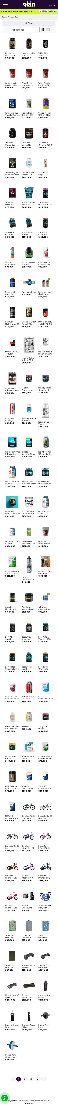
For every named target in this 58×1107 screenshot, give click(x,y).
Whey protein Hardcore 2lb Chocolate (11, 84)
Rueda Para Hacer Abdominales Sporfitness (44, 1026)
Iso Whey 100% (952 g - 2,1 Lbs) (45, 453)
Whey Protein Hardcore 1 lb (44, 84)
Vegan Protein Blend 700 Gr (28, 114)
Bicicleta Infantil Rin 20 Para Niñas (44, 847)
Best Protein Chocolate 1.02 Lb (12, 668)
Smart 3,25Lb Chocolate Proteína (44, 233)
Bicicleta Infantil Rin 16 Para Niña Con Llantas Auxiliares (28, 877)
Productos (14, 17)
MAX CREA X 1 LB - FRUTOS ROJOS (12, 353)
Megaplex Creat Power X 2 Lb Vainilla (29, 323)
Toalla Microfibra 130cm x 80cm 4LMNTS (11, 966)
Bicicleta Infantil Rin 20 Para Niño (28, 847)
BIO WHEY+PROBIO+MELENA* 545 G (45, 698)
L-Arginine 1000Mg (9, 419)
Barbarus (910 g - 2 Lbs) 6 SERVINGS (29, 698)
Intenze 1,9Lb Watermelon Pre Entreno (29, 483)
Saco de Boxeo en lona (45, 996)
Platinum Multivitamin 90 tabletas (12, 323)
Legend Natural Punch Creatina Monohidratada (45, 353)
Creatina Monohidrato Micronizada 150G (27, 608)
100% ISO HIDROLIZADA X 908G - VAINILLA (29, 787)
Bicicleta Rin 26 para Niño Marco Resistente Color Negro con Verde (29, 817)
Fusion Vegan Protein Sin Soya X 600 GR (29, 542)
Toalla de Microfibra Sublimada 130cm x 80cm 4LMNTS (11, 937)
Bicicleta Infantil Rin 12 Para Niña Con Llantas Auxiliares (11, 907)
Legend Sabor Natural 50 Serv (29, 359)
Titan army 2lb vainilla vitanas (12, 174)
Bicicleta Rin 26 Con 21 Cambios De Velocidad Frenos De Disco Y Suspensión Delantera (12, 847)
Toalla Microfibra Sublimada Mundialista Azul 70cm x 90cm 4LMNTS (44, 937)
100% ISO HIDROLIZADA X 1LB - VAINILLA (11, 817)
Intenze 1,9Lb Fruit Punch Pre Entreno (44, 483)
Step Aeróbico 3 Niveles (12, 996)
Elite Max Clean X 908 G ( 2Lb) (12, 572)
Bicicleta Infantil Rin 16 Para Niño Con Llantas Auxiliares (11, 877)
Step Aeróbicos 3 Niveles (28, 966)
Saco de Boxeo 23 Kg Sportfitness (28, 1026)
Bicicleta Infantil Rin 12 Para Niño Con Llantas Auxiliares (44, 877)
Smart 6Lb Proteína (9, 233)
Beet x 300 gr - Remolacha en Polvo (12, 698)
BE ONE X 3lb (27, 726)
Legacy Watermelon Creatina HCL (28, 389)
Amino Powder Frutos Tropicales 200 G (28, 757)
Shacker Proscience (10, 263)
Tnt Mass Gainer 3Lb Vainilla (26, 144)
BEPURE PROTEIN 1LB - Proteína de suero (12, 727)
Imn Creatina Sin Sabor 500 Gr (28, 513)
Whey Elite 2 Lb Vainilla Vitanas (12, 114)
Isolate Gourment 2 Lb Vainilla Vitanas (29, 453)
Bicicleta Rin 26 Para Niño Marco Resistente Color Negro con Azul (45, 817)
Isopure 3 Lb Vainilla (43, 423)
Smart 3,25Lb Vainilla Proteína (27, 233)
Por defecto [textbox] (18, 29)
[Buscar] (48, 4)
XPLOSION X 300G (43, 54)
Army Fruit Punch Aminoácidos (44, 727)
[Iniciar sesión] (53, 4)
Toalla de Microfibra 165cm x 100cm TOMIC (29, 937)
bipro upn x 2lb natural (28, 54)
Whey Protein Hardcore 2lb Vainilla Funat (28, 84)
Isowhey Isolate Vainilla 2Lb (29, 419)
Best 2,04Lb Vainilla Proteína (27, 668)
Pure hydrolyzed (29, 292)
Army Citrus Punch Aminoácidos (11, 757)
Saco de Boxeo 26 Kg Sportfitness (12, 1026)
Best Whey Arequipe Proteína (26, 638)
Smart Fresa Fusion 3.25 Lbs (45, 204)
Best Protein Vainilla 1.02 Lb (44, 638)
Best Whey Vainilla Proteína (10, 638)
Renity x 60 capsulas (10, 293)
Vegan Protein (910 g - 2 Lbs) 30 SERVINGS (44, 114)
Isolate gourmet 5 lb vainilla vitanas (12, 453)
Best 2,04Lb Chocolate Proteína (43, 668)
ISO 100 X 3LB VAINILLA (44, 513)
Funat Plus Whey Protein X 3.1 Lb (44, 542)
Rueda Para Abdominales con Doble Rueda (11, 1056)
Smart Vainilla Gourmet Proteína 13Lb (28, 204)
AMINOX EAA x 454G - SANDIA (12, 787)
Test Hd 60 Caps (43, 174)
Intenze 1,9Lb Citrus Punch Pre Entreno (12, 513)
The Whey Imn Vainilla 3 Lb (28, 174)
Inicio (4, 17)
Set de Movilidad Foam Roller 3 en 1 (28, 996)
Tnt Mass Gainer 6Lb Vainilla (10, 144)
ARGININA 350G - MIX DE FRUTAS (45, 757)
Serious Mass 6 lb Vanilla (28, 263)
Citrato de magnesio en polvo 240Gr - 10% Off (44, 608)
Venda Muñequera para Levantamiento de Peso (28, 907)
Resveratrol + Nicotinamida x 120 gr (45, 263)
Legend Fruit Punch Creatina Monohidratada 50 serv (12, 390)
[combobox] (24, 29)
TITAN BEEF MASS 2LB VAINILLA (9, 204)
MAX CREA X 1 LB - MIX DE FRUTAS (45, 323)
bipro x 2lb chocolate (10, 54)
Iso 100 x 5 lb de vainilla (12, 483)
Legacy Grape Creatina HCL (44, 389)
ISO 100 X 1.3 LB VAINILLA (11, 542)
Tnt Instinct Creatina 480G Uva (45, 144)
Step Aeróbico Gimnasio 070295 (44, 966)
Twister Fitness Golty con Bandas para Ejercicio (44, 907)
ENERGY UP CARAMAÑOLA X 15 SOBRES (28, 578)
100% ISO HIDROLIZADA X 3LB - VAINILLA (44, 787)
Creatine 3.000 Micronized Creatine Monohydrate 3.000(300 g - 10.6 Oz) (45, 572)
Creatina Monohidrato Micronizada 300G (11, 608)
